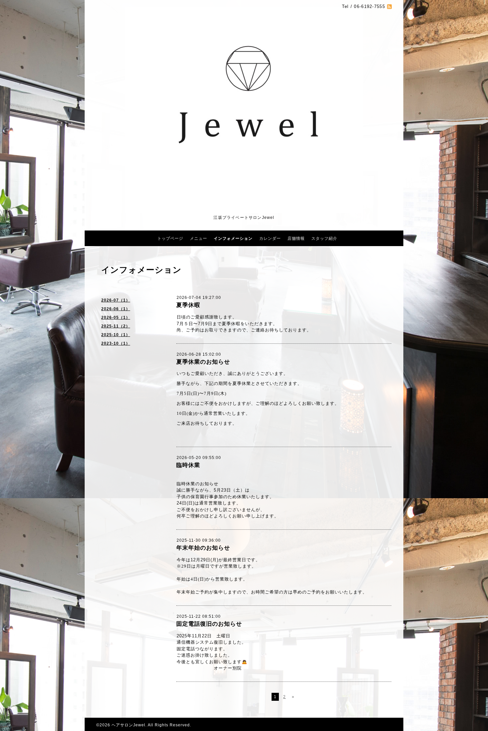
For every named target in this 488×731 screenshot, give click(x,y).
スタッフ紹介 (324, 238)
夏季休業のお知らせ (203, 362)
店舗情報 (296, 238)
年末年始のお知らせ (203, 548)
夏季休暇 (188, 305)
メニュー (198, 238)
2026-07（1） (115, 300)
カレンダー (270, 238)
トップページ (170, 238)
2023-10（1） (115, 343)
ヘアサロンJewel (128, 725)
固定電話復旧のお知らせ (209, 624)
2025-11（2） (115, 326)
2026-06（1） (115, 309)
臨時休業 (188, 465)
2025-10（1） (115, 334)
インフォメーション (233, 238)
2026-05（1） (115, 317)
